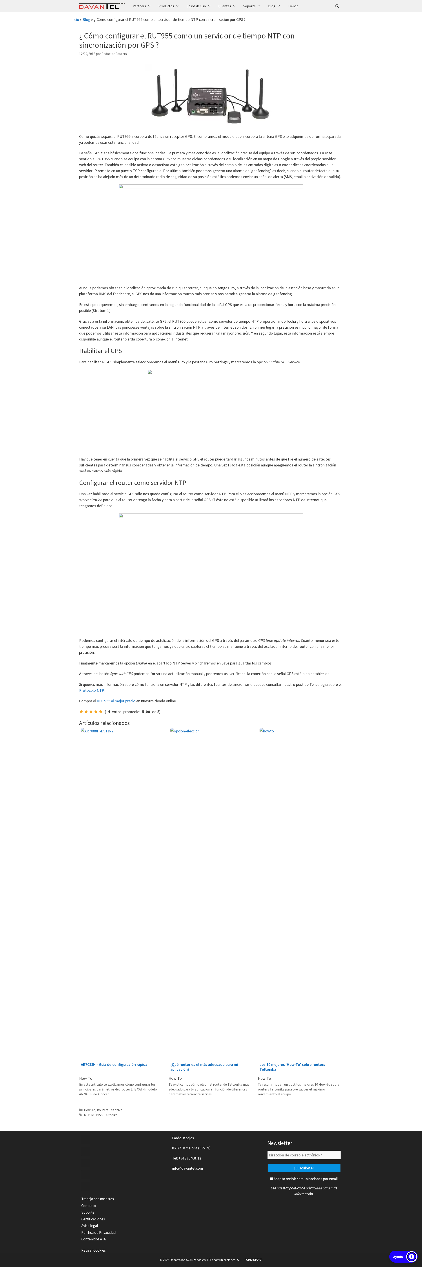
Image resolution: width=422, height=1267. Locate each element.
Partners (139, 6)
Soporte (249, 6)
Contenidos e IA (93, 1239)
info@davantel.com (187, 1168)
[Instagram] (85, 1186)
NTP (87, 1115)
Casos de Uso (196, 6)
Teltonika (110, 1115)
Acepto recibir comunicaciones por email (305, 1179)
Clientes (224, 6)
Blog (271, 6)
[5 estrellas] (100, 711)
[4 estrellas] (96, 711)
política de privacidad (305, 1188)
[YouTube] (85, 1174)
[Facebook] (85, 1139)
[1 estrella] (81, 711)
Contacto (88, 1205)
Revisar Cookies (93, 1250)
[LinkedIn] (85, 1163)
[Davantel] (103, 6)
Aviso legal (89, 1225)
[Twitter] (85, 1151)
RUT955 (97, 1115)
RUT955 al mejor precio (116, 700)
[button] (403, 1257)
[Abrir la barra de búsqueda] (337, 6)
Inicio (74, 19)
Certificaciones (93, 1219)
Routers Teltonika (109, 1110)
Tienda (293, 6)
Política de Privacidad (98, 1232)
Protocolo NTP (91, 690)
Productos (166, 6)
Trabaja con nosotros (97, 1198)
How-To (89, 1110)
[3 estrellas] (91, 711)
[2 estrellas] (86, 711)
